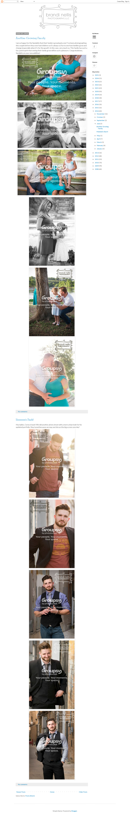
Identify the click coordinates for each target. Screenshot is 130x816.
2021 (97, 88)
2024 (97, 78)
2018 (97, 98)
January (99, 149)
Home (52, 792)
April (99, 139)
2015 (97, 108)
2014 (97, 111)
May (98, 136)
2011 (97, 159)
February (100, 145)
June (98, 124)
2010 (97, 163)
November (101, 114)
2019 (97, 95)
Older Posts (83, 792)
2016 (97, 104)
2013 (97, 153)
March (99, 142)
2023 (97, 81)
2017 (97, 101)
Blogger (74, 811)
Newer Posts (20, 792)
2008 (97, 169)
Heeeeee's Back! (25, 419)
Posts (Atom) (30, 796)
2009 (97, 166)
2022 (97, 85)
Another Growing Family (30, 38)
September (101, 120)
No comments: (23, 411)
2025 (97, 75)
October (100, 117)
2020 (97, 91)
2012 (97, 156)
